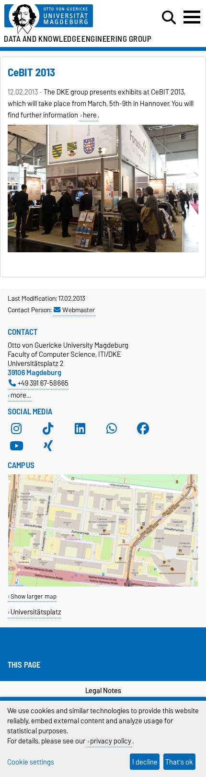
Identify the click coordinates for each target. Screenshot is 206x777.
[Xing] (48, 446)
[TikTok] (48, 428)
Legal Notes (103, 690)
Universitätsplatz (36, 612)
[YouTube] (16, 446)
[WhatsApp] (111, 428)
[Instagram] (16, 428)
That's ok (179, 762)
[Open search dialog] (169, 17)
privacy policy (110, 741)
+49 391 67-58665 (43, 383)
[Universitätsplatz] (103, 584)
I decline (145, 762)
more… (21, 395)
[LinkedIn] (80, 428)
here (90, 115)
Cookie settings (30, 762)
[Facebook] (143, 428)
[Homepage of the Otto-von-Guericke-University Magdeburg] (63, 19)
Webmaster (78, 310)
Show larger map (34, 596)
